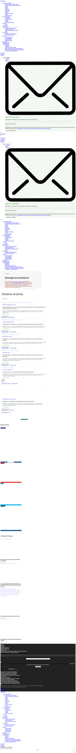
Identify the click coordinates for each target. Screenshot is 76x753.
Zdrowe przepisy (6, 707)
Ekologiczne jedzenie (6, 304)
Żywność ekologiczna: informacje (11, 696)
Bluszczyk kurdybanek (5, 677)
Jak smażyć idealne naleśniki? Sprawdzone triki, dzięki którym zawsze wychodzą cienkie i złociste (10, 585)
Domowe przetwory (9, 713)
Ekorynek (5, 732)
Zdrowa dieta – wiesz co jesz (11, 695)
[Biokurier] (2, 1)
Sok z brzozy (3, 676)
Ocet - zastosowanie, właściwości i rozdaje (10, 683)
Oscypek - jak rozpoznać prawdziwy (8, 672)
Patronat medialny (4, 647)
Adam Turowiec (4, 410)
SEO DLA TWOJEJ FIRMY (9, 738)
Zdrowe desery (8, 710)
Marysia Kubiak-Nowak (6, 383)
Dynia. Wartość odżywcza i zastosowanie (9, 682)
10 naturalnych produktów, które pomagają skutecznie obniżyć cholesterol (23, 324)
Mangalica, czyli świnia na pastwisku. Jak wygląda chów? (18, 401)
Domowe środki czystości (10, 719)
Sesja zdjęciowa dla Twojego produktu (12, 739)
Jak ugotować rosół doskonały (7, 679)
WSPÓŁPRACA (6, 735)
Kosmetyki (5, 716)
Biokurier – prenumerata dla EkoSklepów (13, 740)
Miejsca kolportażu (4, 648)
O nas (1, 644)
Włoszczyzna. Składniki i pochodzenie (8, 680)
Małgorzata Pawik (5, 348)
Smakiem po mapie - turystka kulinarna (9, 652)
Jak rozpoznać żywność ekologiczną (8, 671)
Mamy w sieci (3, 650)
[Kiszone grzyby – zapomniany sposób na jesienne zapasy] (7, 382)
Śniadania (7, 708)
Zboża (6, 703)
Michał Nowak (4, 317)
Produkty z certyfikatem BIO (17, 282)
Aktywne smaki (8, 728)
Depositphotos (11, 668)
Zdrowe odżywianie (7, 694)
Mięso (6, 697)
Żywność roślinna (8, 704)
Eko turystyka (8, 730)
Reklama (2, 646)
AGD (6, 722)
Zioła (9, 352)
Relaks (4, 727)
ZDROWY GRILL (8, 706)
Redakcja (7, 736)
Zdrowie (12, 321)
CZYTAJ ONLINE (6, 733)
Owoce (6, 699)
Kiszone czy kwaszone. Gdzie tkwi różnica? (10, 678)
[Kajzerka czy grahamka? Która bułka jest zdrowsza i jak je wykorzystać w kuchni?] (11, 349)
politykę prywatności (40, 685)
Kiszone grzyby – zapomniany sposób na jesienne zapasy (18, 372)
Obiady (6, 711)
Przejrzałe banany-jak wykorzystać (8, 674)
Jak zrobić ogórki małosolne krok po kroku (10, 616)
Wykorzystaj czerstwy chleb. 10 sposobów (10, 675)
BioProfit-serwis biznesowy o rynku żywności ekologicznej (13, 651)
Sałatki (6, 712)
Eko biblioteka (8, 729)
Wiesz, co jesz (13, 304)
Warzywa (7, 702)
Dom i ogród (5, 352)
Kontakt (2, 645)
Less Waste (5, 723)
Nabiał (6, 698)
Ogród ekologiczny (9, 720)
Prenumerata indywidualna (10, 741)
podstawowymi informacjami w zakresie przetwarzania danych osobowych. (34, 128)
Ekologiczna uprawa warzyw (10, 721)
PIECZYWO (4, 336)
